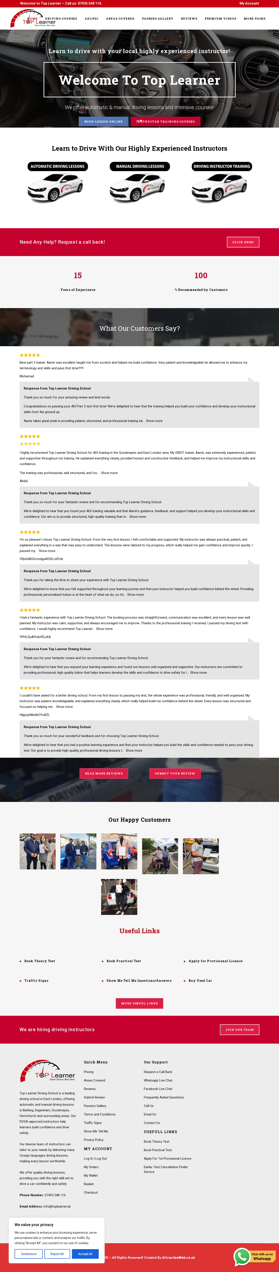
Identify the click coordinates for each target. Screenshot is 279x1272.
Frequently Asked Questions (164, 1097)
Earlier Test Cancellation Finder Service (166, 1169)
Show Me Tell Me (96, 1131)
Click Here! (243, 242)
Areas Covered (94, 1080)
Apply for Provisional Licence (216, 961)
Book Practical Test (124, 961)
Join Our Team (239, 1029)
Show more (154, 421)
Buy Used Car (200, 980)
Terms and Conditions (100, 1114)
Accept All (85, 1254)
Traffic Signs (36, 980)
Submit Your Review (175, 773)
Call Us (149, 1106)
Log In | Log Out (95, 1159)
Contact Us (152, 1123)
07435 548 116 (89, 3)
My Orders (91, 1167)
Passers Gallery (95, 1106)
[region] (57, 1240)
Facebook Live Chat (158, 1089)
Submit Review (94, 1097)
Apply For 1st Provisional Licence (167, 1159)
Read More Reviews (104, 773)
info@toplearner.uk (57, 1206)
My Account (249, 3)
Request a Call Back (158, 1072)
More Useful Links (139, 1003)
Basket (89, 1184)
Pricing (89, 1072)
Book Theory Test (39, 961)
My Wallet (91, 1176)
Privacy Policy (94, 1140)
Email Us (150, 1114)
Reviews (90, 1089)
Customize (28, 1254)
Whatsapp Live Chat (158, 1080)
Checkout (91, 1192)
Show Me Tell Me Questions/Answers (139, 980)
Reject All (57, 1254)
